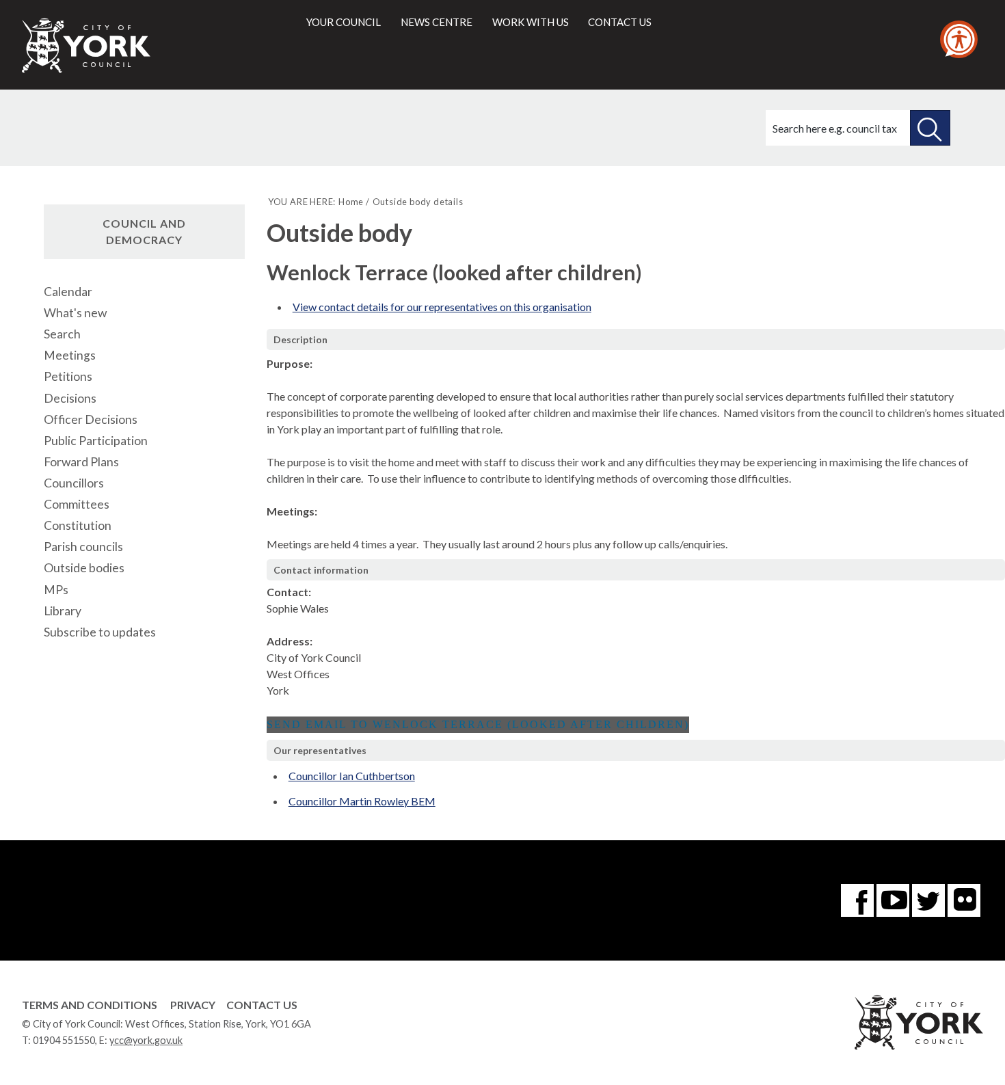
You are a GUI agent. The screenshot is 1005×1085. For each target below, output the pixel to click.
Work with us (530, 22)
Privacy (192, 1004)
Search (62, 334)
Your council (343, 22)
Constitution (77, 525)
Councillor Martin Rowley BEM (362, 800)
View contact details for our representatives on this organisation (442, 306)
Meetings (70, 355)
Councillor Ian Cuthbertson (352, 775)
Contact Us (261, 1004)
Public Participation (96, 440)
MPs (56, 589)
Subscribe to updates (100, 632)
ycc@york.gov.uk (146, 1040)
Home (351, 201)
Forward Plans (81, 462)
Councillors (74, 483)
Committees (76, 504)
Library (62, 611)
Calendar (68, 291)
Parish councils (83, 546)
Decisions (70, 398)
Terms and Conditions (89, 1004)
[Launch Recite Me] (959, 39)
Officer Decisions (90, 419)
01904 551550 (64, 1040)
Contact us (620, 22)
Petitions (68, 376)
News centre (436, 22)
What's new (75, 313)
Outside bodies (84, 568)
